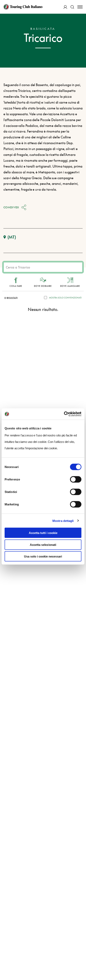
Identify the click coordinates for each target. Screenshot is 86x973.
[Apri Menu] (80, 7)
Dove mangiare (70, 286)
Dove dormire (43, 286)
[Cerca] (72, 7)
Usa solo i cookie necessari (43, 556)
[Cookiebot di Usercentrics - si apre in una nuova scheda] (63, 414)
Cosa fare (16, 286)
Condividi (11, 207)
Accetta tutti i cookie (43, 533)
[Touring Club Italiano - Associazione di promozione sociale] (22, 7)
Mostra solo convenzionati (65, 297)
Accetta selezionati (43, 544)
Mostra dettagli (63, 520)
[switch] (75, 479)
